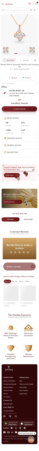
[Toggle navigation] (3, 4)
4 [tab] (22, 54)
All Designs (10, 219)
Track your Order (8, 390)
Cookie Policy (23, 393)
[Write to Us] (10, 416)
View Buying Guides (9, 201)
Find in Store (10, 175)
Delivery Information (9, 381)
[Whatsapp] (4, 416)
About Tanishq (24, 390)
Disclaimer (5, 441)
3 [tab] (20, 54)
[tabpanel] (19, 35)
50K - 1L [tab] (21, 281)
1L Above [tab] (27, 281)
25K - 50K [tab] (14, 281)
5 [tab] (24, 54)
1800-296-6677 (8, 404)
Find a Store (6, 397)
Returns (5, 393)
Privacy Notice (27, 438)
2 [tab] (18, 54)
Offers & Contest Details (26, 384)
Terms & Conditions (19, 438)
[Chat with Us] (16, 416)
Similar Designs (28, 219)
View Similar (10, 60)
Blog (21, 381)
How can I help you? (26, 433)
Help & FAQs (23, 387)
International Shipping (9, 384)
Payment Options (8, 387)
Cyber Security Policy (8, 438)
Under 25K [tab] (7, 281)
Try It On (26, 60)
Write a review (13, 266)
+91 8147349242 (8, 411)
